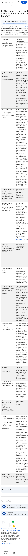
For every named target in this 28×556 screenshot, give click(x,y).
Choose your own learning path (8, 528)
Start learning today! (7, 543)
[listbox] (7, 553)
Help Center (3, 6)
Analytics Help (9, 2)
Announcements (17, 6)
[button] (2, 2)
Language (6, 551)
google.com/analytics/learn (13, 530)
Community (10, 6)
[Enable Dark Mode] (14, 553)
